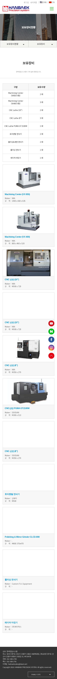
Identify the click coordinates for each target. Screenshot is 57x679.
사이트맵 (33, 2)
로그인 (26, 2)
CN (53, 2)
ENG (45, 2)
